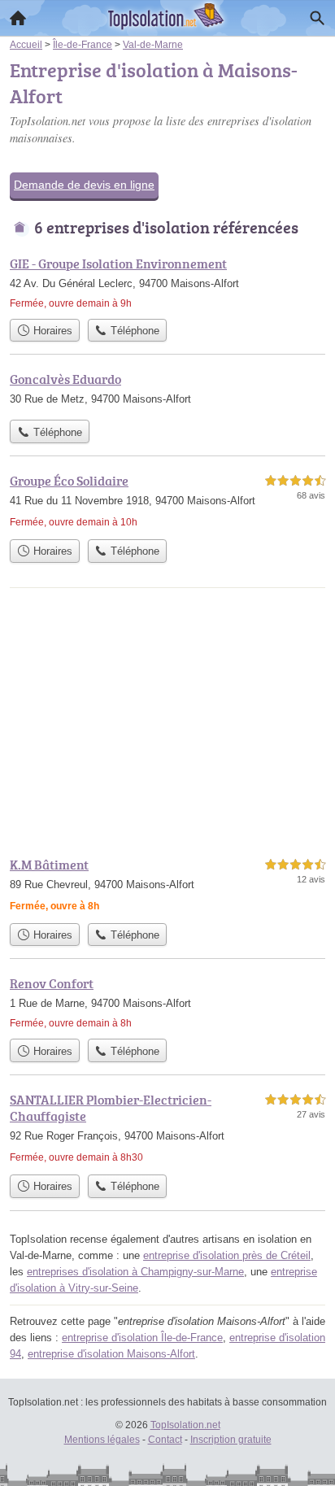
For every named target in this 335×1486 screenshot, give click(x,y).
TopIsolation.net (185, 1425)
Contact (165, 1439)
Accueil (18, 18)
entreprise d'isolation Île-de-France (142, 1337)
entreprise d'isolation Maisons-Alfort (111, 1354)
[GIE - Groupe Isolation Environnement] (167, 282)
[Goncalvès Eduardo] (167, 390)
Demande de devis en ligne (84, 184)
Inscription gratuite (231, 1439)
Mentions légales (102, 1439)
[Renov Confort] (167, 1002)
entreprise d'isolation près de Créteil (227, 1255)
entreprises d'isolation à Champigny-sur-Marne (135, 1272)
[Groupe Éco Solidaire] (167, 501)
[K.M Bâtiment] (167, 884)
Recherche (317, 18)
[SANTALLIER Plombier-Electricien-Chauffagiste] (167, 1128)
